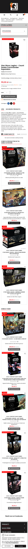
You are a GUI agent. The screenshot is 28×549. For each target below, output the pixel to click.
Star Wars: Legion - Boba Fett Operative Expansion (14, 458)
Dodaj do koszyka (8, 96)
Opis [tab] (2, 109)
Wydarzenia (6, 31)
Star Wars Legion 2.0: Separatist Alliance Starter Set (14, 213)
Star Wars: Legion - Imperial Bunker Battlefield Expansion (14, 292)
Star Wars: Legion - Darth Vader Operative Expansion (14, 498)
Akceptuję (20, 546)
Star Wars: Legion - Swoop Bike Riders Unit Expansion (14, 253)
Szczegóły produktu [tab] (13, 109)
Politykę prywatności (12, 542)
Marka (3, 74)
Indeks (3, 72)
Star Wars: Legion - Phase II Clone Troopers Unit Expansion (14, 173)
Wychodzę (7, 546)
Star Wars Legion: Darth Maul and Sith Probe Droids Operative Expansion (14, 379)
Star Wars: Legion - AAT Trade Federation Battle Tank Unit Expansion (14, 419)
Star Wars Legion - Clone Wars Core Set (14, 339)
